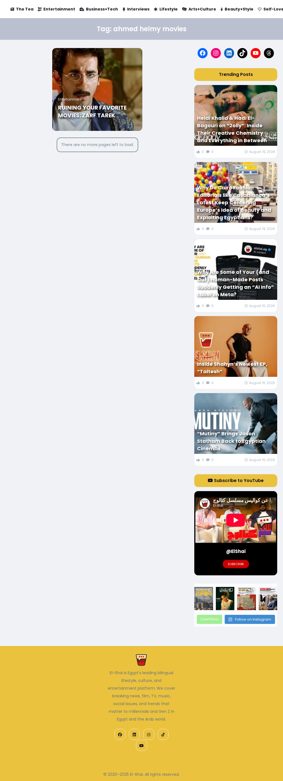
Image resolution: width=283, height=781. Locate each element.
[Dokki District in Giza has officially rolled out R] (268, 598)
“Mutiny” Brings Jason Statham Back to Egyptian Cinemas (231, 441)
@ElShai (236, 551)
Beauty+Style (239, 9)
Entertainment (59, 9)
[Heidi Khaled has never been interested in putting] (225, 598)
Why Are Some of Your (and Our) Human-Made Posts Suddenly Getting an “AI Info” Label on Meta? (235, 283)
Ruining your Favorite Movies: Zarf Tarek (92, 111)
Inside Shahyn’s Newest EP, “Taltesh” (232, 368)
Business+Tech (102, 9)
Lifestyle (168, 9)
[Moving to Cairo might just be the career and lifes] (203, 598)
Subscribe (236, 564)
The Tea (24, 9)
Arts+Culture (202, 9)
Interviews (138, 9)
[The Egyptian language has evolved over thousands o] (246, 598)
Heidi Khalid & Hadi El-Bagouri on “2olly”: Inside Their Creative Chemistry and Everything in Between (232, 129)
